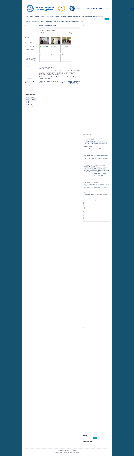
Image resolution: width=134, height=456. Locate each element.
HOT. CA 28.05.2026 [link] (88, 152)
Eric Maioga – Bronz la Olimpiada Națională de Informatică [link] (95, 161)
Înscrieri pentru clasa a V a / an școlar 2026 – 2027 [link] (93, 175)
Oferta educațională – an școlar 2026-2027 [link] (92, 168)
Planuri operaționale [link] (30, 72)
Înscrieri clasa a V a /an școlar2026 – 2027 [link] (92, 173)
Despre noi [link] (28, 21)
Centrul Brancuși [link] (29, 85)
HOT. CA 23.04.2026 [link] (88, 179)
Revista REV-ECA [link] (29, 110)
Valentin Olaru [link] (53, 28)
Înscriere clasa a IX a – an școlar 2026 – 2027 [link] (92, 141)
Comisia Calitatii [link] (49, 21)
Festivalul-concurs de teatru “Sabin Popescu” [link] (92, 194)
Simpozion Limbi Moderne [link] (31, 112)
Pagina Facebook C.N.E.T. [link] (59, 21)
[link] (45, 13)
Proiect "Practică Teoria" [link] (31, 108)
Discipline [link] (53, 77)
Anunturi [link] (31, 16)
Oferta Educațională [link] (35, 21)
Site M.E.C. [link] (28, 114)
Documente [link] (69, 16)
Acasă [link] (27, 16)
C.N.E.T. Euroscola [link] (30, 97)
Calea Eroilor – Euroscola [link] (31, 99)
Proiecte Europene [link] (73, 77)
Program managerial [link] (30, 52)
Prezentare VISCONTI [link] (47, 26)
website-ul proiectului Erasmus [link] (46, 67)
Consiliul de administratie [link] (31, 74)
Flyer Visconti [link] (42, 66)
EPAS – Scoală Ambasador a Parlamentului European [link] (92, 16)
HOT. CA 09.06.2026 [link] (88, 146)
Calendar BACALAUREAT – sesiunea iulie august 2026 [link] (94, 143)
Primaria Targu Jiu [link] (29, 89)
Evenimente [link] (37, 16)
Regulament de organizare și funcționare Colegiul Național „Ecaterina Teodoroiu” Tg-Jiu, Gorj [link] (31, 59)
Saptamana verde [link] (76, 16)
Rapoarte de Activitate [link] (30, 70)
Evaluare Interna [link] (29, 68)
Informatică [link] (65, 77)
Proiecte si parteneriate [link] (54, 16)
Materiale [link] (42, 16)
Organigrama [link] (28, 66)
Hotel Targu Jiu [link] (29, 87)
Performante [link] (63, 16)
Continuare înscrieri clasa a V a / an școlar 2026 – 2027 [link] (94, 158)
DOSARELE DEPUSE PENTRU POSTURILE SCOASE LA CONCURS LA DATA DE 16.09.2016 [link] (70, 82)
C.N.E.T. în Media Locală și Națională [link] (72, 21)
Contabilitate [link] (28, 78)
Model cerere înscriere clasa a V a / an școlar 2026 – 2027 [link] (95, 184)
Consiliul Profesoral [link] (30, 76)
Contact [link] (82, 21)
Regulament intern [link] (30, 64)
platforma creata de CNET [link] (45, 68)
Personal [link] (42, 21)
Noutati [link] (47, 16)
